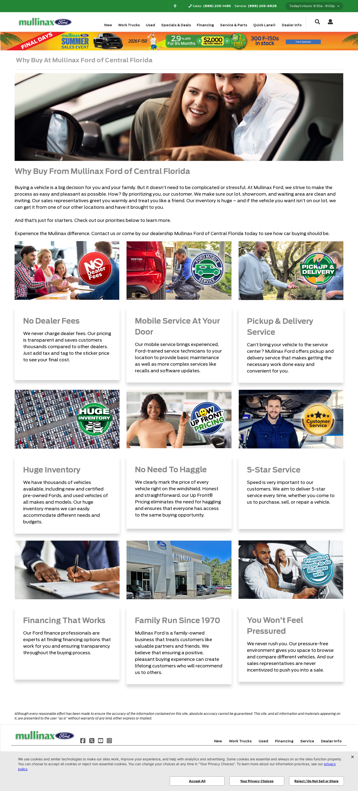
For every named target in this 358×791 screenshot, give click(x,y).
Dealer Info (292, 25)
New (108, 25)
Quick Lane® (264, 25)
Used (150, 25)
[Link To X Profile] (92, 740)
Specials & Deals (176, 25)
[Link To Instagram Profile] (109, 740)
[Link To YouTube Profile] (101, 740)
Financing (205, 25)
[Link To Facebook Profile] (83, 740)
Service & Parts (233, 25)
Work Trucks (129, 25)
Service (307, 741)
